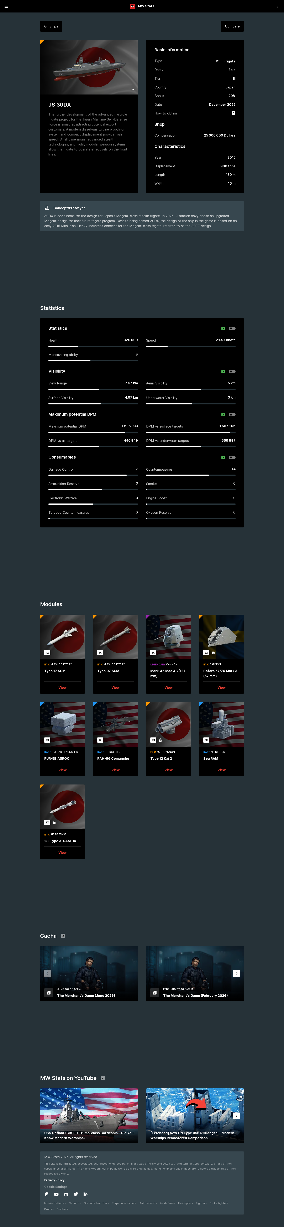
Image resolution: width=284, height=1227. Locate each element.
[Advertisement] (142, 269)
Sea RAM (210, 758)
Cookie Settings (55, 1186)
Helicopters (185, 1203)
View (62, 687)
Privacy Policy (54, 1180)
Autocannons (148, 1203)
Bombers (62, 1209)
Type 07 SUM (108, 671)
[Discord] (66, 1194)
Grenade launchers (96, 1203)
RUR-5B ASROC (56, 758)
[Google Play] (85, 1194)
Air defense (167, 1203)
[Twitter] (76, 1194)
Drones (49, 1209)
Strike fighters (219, 1203)
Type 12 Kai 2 (161, 758)
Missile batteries (55, 1203)
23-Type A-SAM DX (60, 841)
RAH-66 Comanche (113, 758)
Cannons (75, 1203)
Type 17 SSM (54, 671)
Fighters (201, 1203)
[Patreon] (46, 1194)
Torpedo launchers (124, 1203)
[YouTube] (56, 1194)
